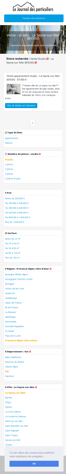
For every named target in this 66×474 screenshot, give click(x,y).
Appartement (11, 138)
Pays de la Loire (13, 335)
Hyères (8, 407)
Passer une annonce (34, 18)
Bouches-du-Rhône (14, 361)
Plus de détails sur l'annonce (21, 105)
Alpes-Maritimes (13, 357)
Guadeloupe (11, 298)
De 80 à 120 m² (13, 252)
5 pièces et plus (12, 178)
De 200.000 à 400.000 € (17, 203)
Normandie (10, 321)
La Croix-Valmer (13, 411)
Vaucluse (9, 376)
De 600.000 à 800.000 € (17, 212)
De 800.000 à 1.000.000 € (17, 217)
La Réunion (10, 312)
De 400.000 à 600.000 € (17, 207)
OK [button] (34, 463)
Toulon (8, 444)
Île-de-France (11, 307)
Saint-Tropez (11, 435)
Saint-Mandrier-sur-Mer (16, 425)
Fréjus (8, 402)
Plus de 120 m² (12, 257)
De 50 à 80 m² (12, 248)
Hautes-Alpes (11, 366)
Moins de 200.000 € (15, 198)
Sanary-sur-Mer (12, 440)
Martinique (10, 316)
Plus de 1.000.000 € (14, 222)
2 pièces (9, 164)
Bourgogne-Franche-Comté (19, 279)
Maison (8, 142)
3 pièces (9, 169)
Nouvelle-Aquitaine (14, 326)
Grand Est (10, 293)
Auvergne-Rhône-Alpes (16, 274)
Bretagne (9, 283)
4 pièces (9, 173)
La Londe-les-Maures (15, 416)
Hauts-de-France (13, 302)
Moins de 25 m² (13, 238)
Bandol (8, 397)
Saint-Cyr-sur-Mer (14, 421)
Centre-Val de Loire (14, 288)
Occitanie (9, 331)
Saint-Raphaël (12, 430)
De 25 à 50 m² (12, 243)
